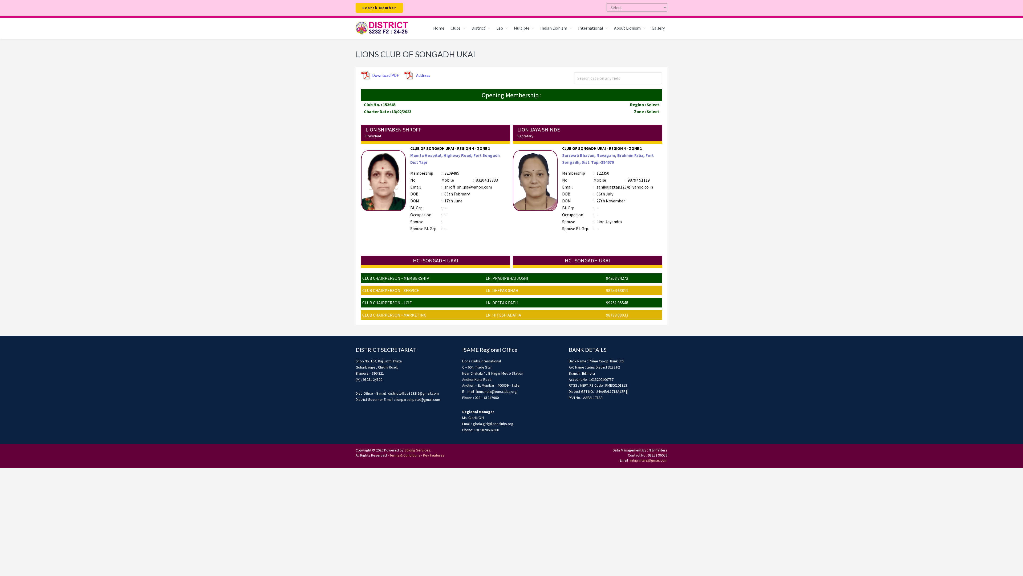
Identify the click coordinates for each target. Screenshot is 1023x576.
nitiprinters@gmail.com (648, 460)
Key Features (433, 455)
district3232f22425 (382, 28)
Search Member (379, 7)
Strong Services (417, 450)
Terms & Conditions (404, 455)
